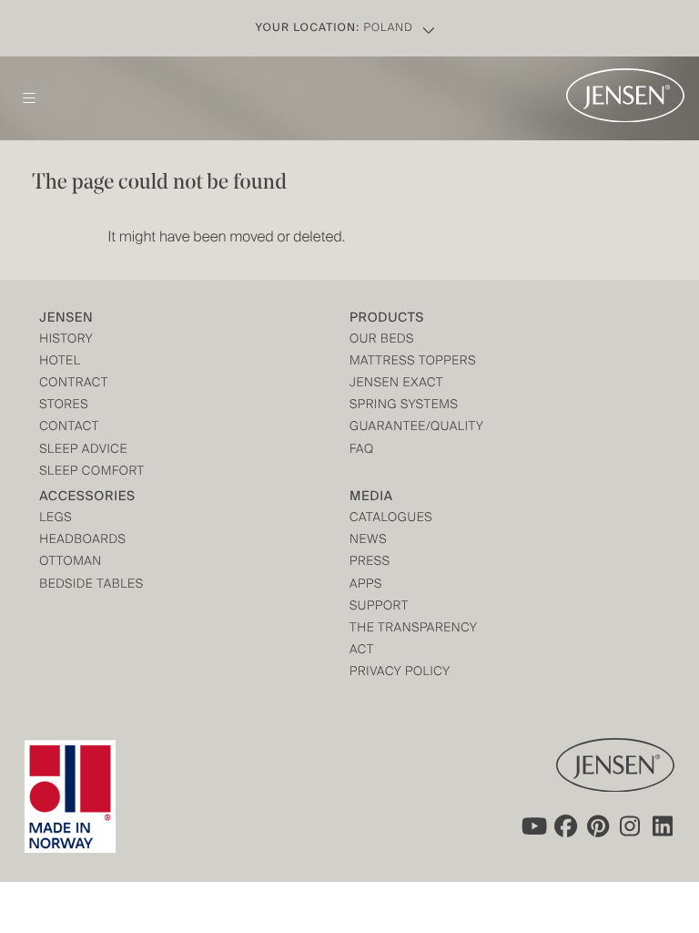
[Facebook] (565, 825)
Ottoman (70, 563)
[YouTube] (532, 825)
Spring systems (404, 406)
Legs (55, 519)
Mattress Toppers (413, 362)
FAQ (362, 450)
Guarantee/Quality (416, 428)
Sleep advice (83, 450)
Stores (63, 406)
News (368, 541)
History (66, 340)
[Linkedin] (663, 825)
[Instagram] (631, 825)
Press (370, 563)
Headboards (82, 541)
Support (379, 607)
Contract (73, 384)
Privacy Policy (400, 673)
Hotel (59, 362)
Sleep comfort (92, 472)
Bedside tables (91, 585)
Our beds (382, 340)
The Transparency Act (413, 640)
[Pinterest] (598, 825)
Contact (69, 428)
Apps (366, 585)
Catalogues (391, 519)
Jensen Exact (396, 384)
